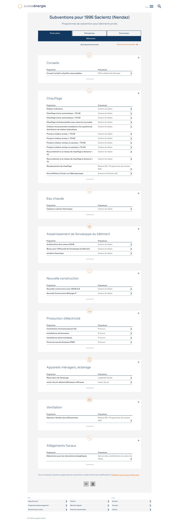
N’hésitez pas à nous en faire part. (125, 475)
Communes (124, 33)
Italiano (114, 509)
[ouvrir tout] (138, 57)
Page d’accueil (33, 501)
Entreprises (89, 33)
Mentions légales (76, 505)
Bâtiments (90, 39)
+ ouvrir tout (90, 79)
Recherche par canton (35, 509)
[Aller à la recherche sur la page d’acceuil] (159, 6)
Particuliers (55, 33)
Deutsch (115, 501)
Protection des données (78, 509)
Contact (73, 501)
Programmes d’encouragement (38, 505)
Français (115, 505)
